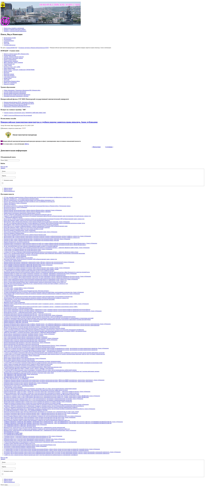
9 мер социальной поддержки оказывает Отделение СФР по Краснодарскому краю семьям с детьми (31, 269)
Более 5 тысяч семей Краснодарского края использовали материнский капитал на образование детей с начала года (35, 280)
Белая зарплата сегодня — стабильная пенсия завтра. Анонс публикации (24, 312)
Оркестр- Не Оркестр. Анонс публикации (15, 203)
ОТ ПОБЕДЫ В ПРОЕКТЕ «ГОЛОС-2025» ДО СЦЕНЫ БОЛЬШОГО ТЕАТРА (25, 410)
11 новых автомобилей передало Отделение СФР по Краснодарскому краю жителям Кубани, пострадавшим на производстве (38, 296)
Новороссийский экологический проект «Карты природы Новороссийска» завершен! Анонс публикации (33, 210)
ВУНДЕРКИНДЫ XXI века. (11, 431)
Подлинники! (7, 39)
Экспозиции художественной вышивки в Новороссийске (19, 447)
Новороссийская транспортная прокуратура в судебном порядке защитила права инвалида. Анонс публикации (49, 122)
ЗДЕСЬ (27, 144)
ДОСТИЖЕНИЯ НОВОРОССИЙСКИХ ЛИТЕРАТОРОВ (20, 426)
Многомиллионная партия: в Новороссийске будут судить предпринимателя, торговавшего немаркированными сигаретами (38, 400)
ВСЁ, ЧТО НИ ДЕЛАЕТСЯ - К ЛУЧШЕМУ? (16, 378)
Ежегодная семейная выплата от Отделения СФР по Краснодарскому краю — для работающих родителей (33, 351)
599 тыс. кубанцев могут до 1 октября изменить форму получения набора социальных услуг (29, 200)
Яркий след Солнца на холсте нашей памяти (16, 357)
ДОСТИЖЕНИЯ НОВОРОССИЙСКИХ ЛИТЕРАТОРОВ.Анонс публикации (25, 424)
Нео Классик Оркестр (10, 208)
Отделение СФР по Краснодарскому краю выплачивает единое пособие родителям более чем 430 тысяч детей (34, 419)
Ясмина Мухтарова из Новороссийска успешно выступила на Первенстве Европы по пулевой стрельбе (32, 403)
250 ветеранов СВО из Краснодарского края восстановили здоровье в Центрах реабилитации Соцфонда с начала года (36, 298)
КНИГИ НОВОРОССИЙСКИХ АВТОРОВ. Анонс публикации (21, 321)
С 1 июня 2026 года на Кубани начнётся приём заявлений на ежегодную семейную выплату (29, 270)
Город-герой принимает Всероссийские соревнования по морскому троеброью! (25, 337)
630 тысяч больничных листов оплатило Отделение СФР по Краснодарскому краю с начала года (30, 259)
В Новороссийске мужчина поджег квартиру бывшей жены (20, 384)
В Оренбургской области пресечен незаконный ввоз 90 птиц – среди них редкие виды (27, 313)
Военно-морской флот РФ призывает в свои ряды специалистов (21, 344)
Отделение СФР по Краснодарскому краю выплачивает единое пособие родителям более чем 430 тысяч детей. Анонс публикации (39, 417)
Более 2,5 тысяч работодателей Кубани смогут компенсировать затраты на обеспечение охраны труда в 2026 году (35, 282)
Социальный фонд (9, 40)
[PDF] (22, 128)
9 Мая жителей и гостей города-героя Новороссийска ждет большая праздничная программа (29, 299)
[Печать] (23, 128)
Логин (3, 171)
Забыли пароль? (8, 188)
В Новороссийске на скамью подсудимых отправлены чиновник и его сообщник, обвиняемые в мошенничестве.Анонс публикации (40, 273)
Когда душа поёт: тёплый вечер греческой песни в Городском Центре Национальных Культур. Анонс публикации (35, 345)
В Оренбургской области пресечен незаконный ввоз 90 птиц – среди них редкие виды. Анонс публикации (33, 315)
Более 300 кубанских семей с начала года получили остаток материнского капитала (27, 220)
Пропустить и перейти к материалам (14, 28)
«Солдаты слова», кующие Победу (13, 289)
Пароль (4, 175)
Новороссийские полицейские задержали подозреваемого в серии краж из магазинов (27, 365)
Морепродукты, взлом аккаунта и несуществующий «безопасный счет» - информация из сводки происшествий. (34, 427)
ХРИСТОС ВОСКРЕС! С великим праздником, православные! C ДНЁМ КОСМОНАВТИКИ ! (30, 332)
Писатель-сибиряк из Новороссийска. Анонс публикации (19, 230)
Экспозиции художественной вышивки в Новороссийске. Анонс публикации (25, 446)
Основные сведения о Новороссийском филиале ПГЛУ (33, 47)
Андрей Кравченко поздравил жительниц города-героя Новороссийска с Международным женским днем (33, 367)
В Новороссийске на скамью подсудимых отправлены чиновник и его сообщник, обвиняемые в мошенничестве (35, 275)
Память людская (8, 286)
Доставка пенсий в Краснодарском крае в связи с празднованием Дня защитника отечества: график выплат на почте (36, 390)
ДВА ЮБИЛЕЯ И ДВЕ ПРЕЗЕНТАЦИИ (15, 375)
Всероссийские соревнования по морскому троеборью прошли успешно (23, 335)
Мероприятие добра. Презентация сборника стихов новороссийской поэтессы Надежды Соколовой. (31, 224)
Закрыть (3, 168)
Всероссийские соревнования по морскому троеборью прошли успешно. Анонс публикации (29, 334)
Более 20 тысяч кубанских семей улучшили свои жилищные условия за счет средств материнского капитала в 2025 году (37, 420)
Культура (6, 42)
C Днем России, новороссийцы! (12, 260)
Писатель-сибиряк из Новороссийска (14, 233)
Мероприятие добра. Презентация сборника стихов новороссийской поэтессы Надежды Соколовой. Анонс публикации (37, 221)
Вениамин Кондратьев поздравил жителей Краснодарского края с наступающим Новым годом (30, 444)
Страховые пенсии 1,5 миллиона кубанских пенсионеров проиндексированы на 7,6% (27, 437)
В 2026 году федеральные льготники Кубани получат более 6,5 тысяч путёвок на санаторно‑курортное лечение (34, 328)
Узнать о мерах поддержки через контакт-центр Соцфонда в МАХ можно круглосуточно (28, 364)
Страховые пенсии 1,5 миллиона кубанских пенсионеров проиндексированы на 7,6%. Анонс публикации (33, 436)
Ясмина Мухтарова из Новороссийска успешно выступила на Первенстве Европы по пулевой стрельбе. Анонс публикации (38, 401)
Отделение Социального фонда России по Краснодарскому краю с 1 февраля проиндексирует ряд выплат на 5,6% (35, 414)
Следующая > (109, 147)
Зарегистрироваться (9, 191)
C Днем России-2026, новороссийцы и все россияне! (18, 257)
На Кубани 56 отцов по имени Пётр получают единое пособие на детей (23, 229)
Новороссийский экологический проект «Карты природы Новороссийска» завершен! (27, 211)
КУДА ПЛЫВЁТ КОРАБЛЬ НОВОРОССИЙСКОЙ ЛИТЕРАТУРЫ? (22, 266)
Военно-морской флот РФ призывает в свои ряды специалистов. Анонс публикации (27, 342)
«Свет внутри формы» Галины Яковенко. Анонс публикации (20, 254)
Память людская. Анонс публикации (14, 285)
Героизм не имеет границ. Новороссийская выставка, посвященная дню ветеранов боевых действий (31, 240)
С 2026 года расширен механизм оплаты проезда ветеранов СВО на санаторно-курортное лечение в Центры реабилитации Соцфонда (40, 407)
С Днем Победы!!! (9, 295)
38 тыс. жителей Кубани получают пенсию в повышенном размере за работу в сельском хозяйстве (31, 246)
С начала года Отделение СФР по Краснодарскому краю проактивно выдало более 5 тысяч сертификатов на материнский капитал (40, 316)
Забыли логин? (8, 189)
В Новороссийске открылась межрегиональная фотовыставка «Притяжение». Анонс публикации (30, 339)
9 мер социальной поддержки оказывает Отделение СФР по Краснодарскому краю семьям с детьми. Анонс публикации (37, 267)
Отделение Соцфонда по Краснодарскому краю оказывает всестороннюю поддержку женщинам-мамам (32, 361)
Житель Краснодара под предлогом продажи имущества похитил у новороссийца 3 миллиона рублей (32, 326)
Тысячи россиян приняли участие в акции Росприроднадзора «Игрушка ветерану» (26, 290)
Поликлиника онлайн (10, 37)
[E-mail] (25, 128)
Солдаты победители (9, 45)
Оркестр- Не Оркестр (10, 204)
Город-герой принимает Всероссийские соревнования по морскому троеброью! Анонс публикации (31, 338)
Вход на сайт (4, 166)
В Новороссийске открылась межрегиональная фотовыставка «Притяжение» (25, 341)
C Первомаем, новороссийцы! (12, 301)
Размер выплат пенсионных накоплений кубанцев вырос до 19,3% (22, 213)
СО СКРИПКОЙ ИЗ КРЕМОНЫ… (13, 434)
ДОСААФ (6, 43)
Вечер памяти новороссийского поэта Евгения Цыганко (19, 360)
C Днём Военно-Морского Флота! (13, 217)
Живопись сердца (9, 305)
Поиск (2, 160)
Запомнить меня (8, 180)
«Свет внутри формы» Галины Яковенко (15, 256)
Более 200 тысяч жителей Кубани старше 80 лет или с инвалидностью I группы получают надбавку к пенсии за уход (36, 283)
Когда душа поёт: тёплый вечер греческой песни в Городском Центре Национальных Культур (29, 347)
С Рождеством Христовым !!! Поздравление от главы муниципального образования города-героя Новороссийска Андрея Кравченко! (40, 442)
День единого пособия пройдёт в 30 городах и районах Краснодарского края (25, 234)
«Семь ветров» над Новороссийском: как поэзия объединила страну (22, 250)
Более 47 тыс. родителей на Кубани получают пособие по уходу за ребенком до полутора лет (29, 201)
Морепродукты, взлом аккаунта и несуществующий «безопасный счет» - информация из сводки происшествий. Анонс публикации (40, 430)
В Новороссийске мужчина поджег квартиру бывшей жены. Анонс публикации (26, 383)
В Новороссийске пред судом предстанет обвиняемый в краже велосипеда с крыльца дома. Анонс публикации (34, 439)
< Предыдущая (96, 147)
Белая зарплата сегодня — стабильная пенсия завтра (18, 308)
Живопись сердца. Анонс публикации (14, 302)
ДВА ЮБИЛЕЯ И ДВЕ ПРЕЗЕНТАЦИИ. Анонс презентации (21, 374)
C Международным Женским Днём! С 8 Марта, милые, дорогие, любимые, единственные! (28, 368)
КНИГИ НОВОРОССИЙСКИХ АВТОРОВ (16, 322)
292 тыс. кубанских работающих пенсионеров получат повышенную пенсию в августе (28, 214)
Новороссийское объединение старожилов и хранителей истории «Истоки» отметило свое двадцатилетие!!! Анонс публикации (39, 262)
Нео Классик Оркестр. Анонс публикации (15, 207)
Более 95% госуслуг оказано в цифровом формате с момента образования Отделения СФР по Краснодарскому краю (35, 226)
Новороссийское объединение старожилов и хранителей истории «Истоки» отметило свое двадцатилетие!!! (33, 263)
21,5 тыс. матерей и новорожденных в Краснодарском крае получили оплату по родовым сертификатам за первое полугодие (38, 197)
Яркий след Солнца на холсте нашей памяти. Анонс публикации (21, 355)
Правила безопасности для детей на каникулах (16, 242)
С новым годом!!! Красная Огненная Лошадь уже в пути (19, 443)
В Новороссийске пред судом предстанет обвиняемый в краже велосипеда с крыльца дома (28, 440)
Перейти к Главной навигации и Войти (15, 29)
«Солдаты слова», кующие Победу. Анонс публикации (19, 288)
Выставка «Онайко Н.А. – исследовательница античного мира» (21, 198)
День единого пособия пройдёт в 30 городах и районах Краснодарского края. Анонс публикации (30, 231)
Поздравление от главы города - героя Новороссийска (18, 385)
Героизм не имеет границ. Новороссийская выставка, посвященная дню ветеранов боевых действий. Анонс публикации (37, 239)
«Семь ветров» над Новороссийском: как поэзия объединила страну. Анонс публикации (28, 249)
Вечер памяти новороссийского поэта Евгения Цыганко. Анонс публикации (25, 358)
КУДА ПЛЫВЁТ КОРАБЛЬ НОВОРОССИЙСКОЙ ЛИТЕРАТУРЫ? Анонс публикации (28, 265)
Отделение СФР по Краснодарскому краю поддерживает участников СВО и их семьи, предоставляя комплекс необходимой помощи (40, 370)
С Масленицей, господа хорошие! (13, 387)
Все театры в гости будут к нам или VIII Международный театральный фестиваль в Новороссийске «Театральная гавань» (37, 206)
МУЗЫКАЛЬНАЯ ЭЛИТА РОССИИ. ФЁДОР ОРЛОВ (19, 377)
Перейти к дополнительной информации (15, 31)
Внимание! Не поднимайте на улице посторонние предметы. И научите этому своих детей (29, 372)
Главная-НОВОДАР (11, 47)
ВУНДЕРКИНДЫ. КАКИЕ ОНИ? (13, 433)
